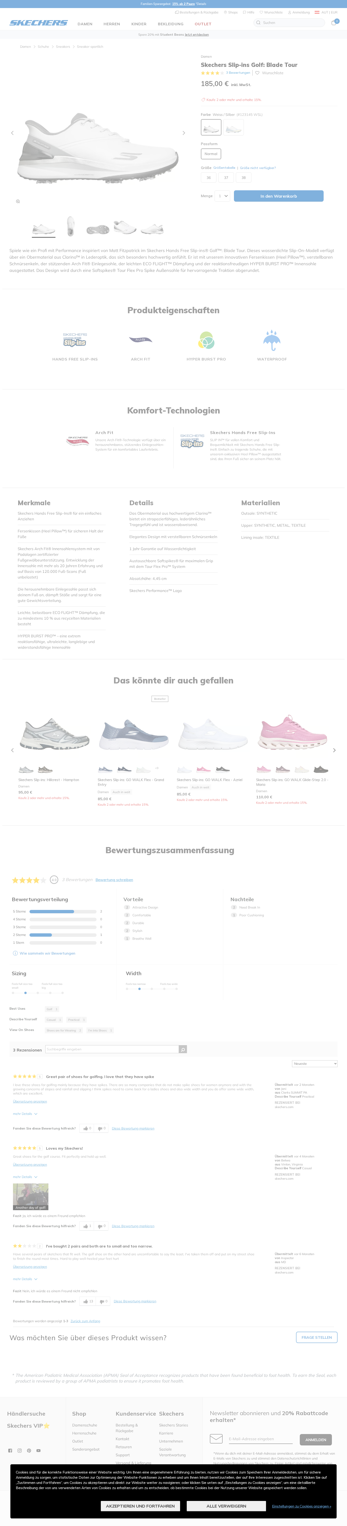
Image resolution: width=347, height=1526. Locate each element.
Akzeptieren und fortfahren (140, 1506)
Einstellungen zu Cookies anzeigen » (301, 1506)
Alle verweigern (226, 1506)
